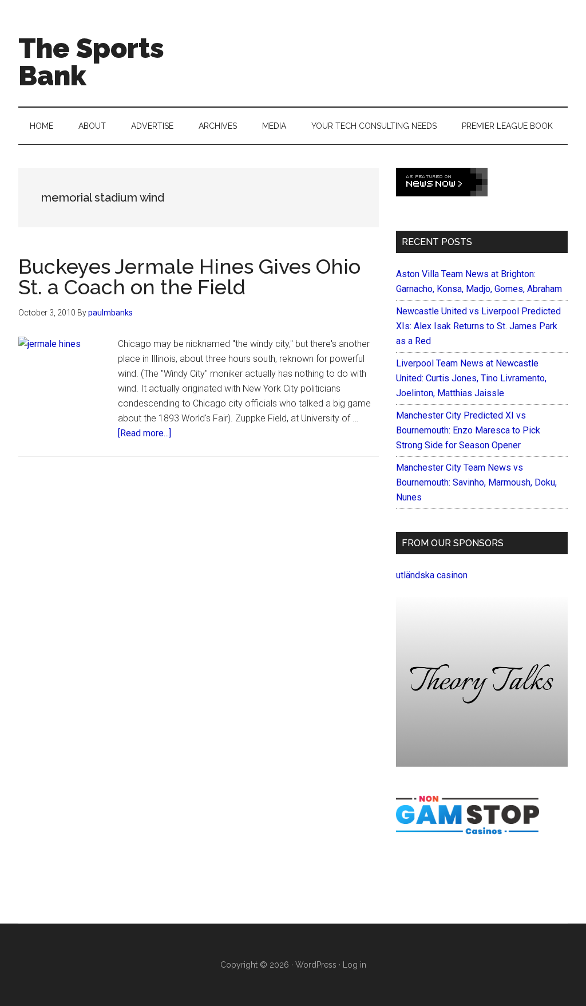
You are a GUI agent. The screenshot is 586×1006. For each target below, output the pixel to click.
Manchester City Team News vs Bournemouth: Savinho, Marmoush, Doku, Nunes (476, 482)
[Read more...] (144, 433)
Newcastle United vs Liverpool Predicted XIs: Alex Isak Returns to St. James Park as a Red (478, 326)
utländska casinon (432, 575)
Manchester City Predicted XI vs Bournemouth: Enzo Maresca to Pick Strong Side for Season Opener (468, 430)
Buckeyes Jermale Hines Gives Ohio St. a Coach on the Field (189, 276)
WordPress (315, 964)
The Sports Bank (91, 62)
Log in (354, 964)
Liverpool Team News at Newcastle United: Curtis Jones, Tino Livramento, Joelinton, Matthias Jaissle (471, 378)
